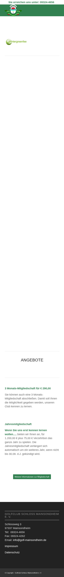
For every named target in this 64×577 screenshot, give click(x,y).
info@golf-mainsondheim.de (29, 540)
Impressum (11, 546)
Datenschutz (12, 552)
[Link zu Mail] (57, 572)
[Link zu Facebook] (52, 572)
